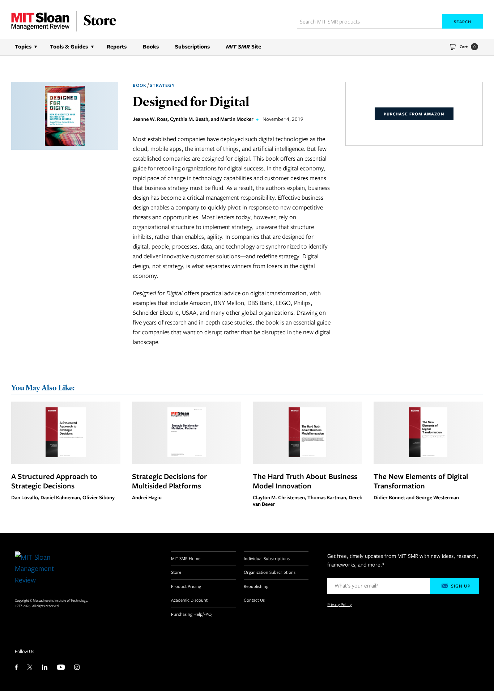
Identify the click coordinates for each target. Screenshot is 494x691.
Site (243, 46)
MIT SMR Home (185, 558)
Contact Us (254, 600)
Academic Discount (189, 600)
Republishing (256, 586)
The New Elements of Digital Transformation (421, 481)
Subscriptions (192, 46)
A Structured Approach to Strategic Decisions (54, 481)
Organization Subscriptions (269, 572)
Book (139, 85)
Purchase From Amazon (414, 113)
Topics (23, 46)
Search (462, 21)
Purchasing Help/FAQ (191, 614)
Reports (117, 46)
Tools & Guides (69, 46)
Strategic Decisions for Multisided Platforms (169, 481)
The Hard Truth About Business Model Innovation (305, 481)
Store (176, 572)
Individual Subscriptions (267, 558)
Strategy (162, 85)
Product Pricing (186, 586)
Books (151, 46)
